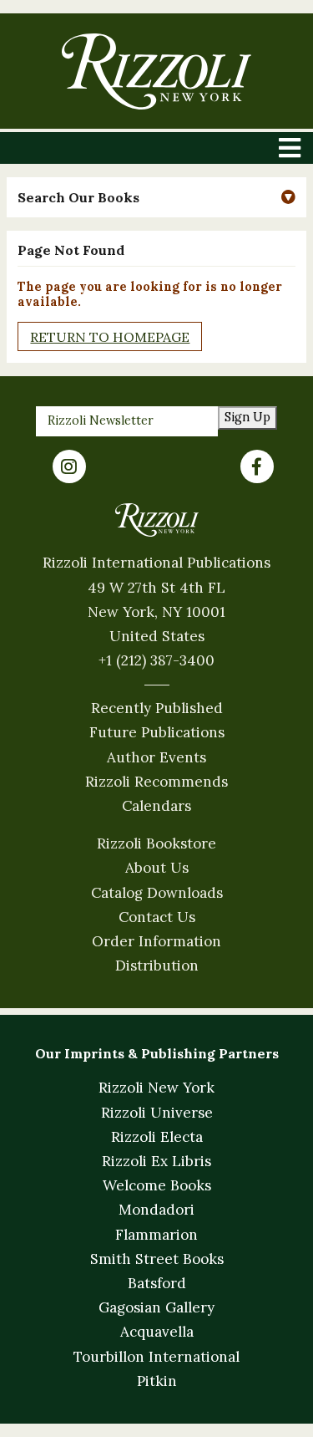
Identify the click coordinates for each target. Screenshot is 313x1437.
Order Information (156, 941)
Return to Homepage (109, 337)
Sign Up (247, 417)
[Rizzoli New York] (156, 71)
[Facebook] (257, 466)
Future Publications (157, 732)
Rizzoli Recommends (156, 781)
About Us (157, 868)
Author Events (156, 757)
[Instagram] (69, 466)
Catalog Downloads (157, 893)
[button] (156, 197)
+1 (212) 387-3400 (156, 660)
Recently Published (157, 708)
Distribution (157, 965)
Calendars (156, 806)
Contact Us (157, 917)
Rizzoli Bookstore (156, 843)
